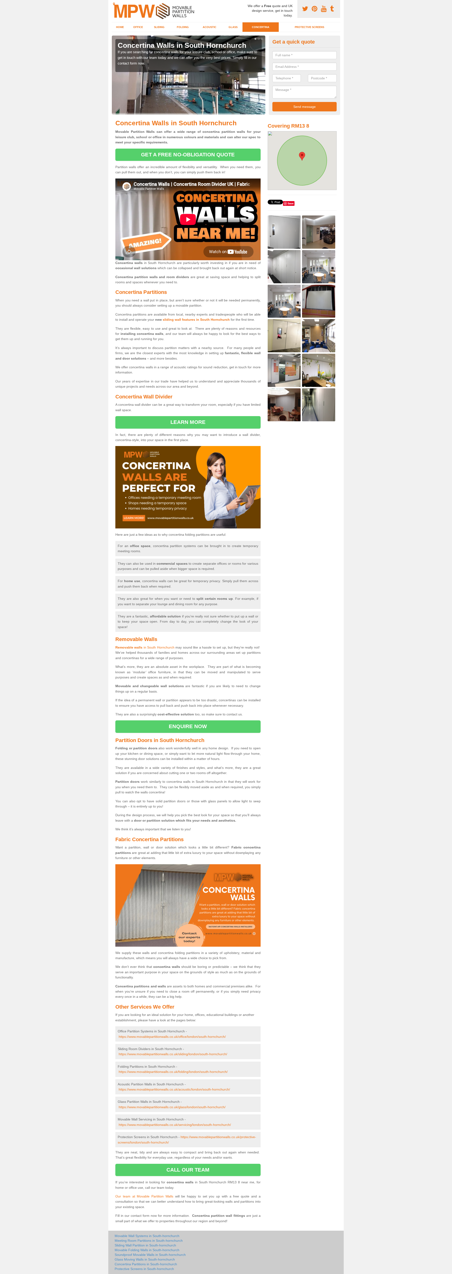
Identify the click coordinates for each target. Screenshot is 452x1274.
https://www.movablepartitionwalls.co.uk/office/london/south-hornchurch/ (172, 1037)
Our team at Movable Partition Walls (144, 1196)
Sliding (159, 27)
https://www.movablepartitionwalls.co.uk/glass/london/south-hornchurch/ (172, 1107)
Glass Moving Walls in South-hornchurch (145, 1259)
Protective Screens (309, 27)
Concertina (260, 27)
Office (138, 27)
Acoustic (209, 27)
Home (120, 27)
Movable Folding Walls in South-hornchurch (147, 1250)
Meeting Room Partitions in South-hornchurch (149, 1240)
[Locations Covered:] (114, 4)
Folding (183, 27)
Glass (233, 27)
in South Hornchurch (144, 647)
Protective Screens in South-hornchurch (144, 1269)
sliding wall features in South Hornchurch (196, 319)
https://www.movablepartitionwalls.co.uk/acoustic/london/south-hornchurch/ (174, 1089)
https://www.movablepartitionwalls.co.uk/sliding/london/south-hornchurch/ (173, 1054)
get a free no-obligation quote (188, 155)
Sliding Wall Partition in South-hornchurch (145, 1245)
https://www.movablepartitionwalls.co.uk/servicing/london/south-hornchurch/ (175, 1125)
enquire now (188, 726)
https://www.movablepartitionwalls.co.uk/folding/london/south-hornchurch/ (173, 1072)
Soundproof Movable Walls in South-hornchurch (150, 1255)
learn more (188, 422)
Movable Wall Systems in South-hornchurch (147, 1236)
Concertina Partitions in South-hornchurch (146, 1264)
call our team (187, 1170)
